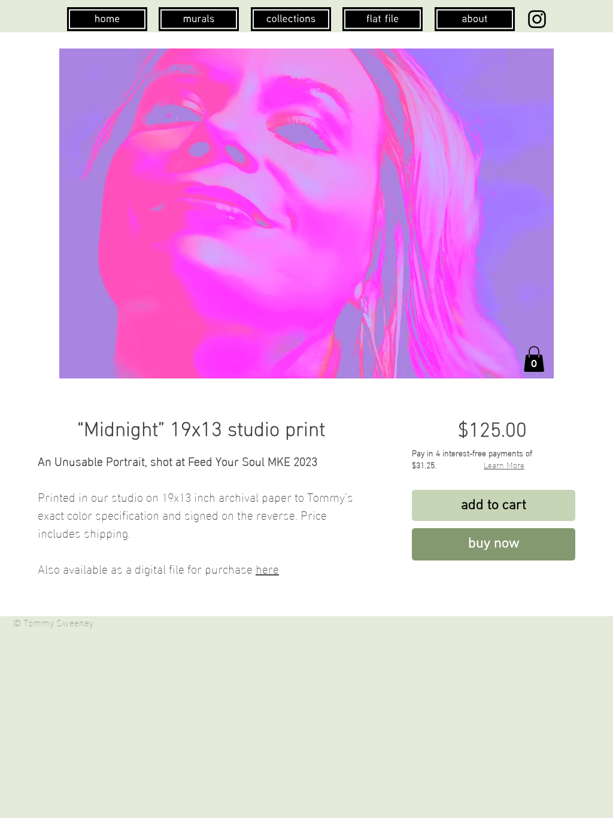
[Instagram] (537, 19)
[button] (534, 359)
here (267, 567)
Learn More (504, 465)
